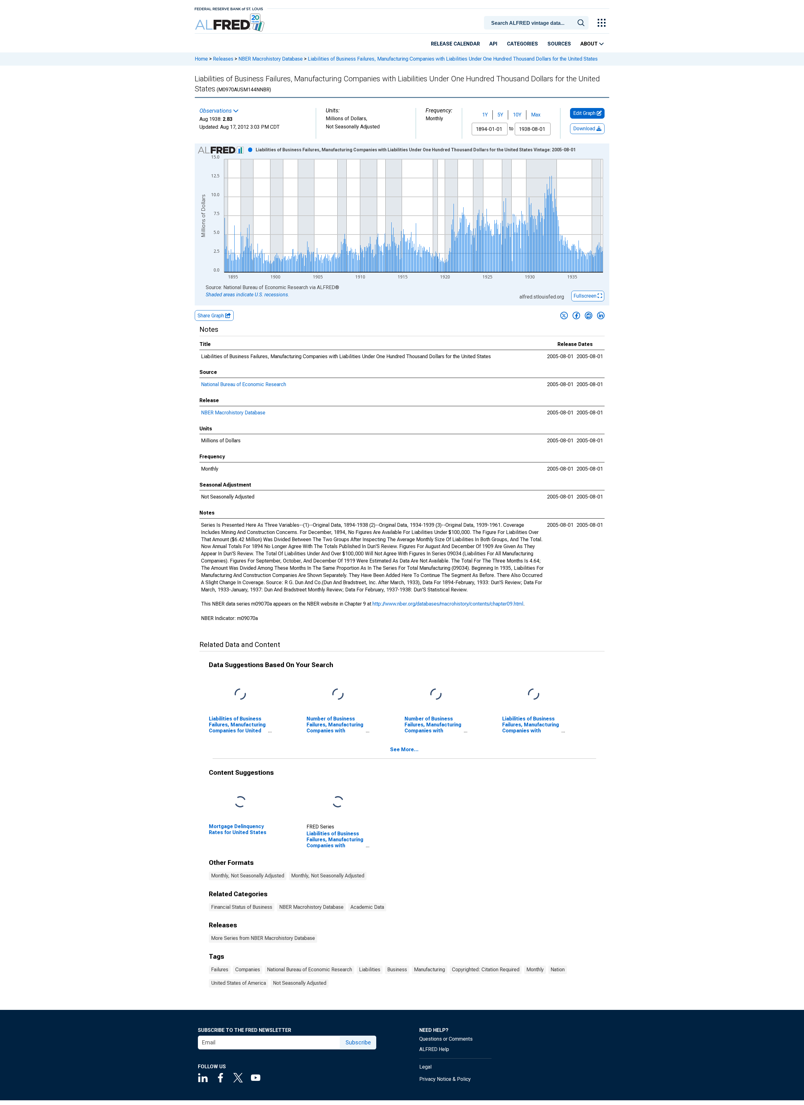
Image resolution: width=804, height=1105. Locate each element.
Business (397, 970)
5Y (500, 115)
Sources (559, 44)
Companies (247, 970)
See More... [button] (404, 749)
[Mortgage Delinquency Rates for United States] (240, 802)
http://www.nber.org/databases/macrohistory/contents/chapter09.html (447, 604)
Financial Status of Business (241, 907)
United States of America (238, 983)
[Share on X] (564, 315)
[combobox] (537, 22)
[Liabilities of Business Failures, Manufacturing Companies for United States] (240, 695)
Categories (522, 44)
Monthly (535, 970)
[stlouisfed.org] (229, 8)
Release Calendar (455, 44)
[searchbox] (537, 23)
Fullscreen (585, 296)
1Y (485, 115)
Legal (425, 1067)
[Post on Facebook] (576, 315)
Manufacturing (429, 970)
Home (201, 59)
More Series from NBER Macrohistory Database (263, 938)
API (493, 44)
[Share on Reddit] (588, 315)
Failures (219, 970)
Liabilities (369, 970)
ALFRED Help (434, 1049)
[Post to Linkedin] (601, 315)
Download (584, 129)
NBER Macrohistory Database (270, 59)
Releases (223, 59)
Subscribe (358, 1042)
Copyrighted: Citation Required (485, 970)
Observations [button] (216, 111)
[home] (230, 22)
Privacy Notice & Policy (445, 1079)
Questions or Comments (446, 1039)
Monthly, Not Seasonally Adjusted (247, 876)
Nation (558, 970)
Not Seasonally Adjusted (299, 983)
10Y (517, 115)
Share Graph (211, 316)
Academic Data (367, 907)
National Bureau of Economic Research (243, 384)
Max (536, 115)
